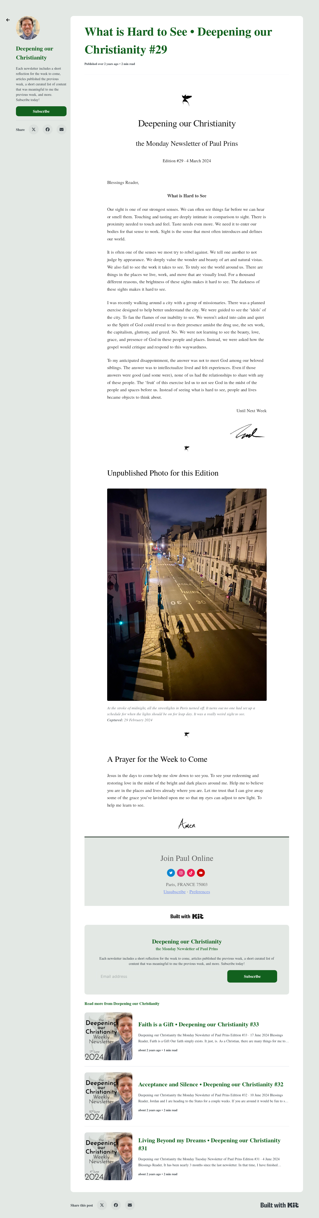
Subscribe (41, 111)
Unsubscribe (174, 891)
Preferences (199, 891)
